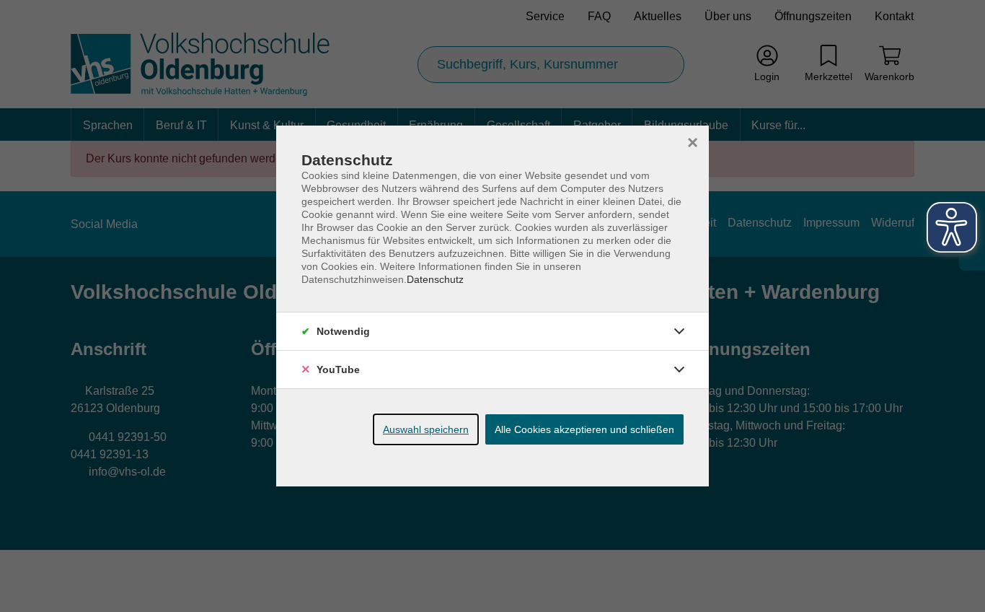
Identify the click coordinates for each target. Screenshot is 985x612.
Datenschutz (435, 279)
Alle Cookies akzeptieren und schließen (584, 429)
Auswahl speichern (426, 429)
